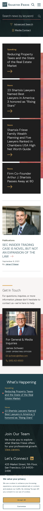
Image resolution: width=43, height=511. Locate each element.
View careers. (12, 449)
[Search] (33, 5)
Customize (21, 506)
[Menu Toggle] (39, 5)
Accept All (21, 500)
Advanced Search (23, 24)
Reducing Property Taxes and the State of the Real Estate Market (19, 395)
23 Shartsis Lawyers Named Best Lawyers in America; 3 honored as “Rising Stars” (20, 414)
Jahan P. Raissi (12, 264)
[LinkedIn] (32, 458)
